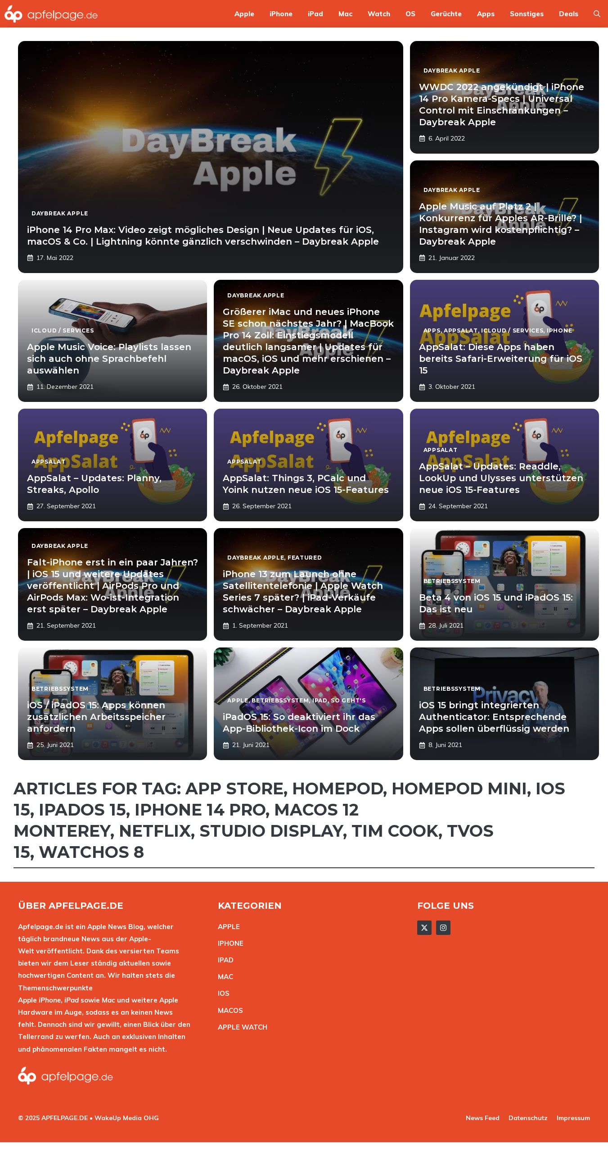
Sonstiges (527, 13)
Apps (486, 13)
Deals (568, 13)
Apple (244, 13)
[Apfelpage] (51, 13)
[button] (597, 13)
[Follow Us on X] (424, 928)
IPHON (228, 943)
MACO (228, 1010)
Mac (345, 13)
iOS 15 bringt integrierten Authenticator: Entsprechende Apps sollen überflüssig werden (494, 717)
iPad (315, 13)
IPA (223, 960)
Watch (379, 13)
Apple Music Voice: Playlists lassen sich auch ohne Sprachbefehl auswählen (109, 359)
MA (223, 976)
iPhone (281, 13)
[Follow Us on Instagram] (443, 928)
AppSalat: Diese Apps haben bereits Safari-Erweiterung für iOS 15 (500, 359)
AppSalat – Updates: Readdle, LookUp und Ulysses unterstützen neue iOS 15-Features (501, 478)
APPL (227, 926)
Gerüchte (446, 13)
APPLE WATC (240, 1027)
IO (221, 993)
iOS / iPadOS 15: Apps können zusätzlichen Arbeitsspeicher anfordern (96, 717)
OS (410, 13)
